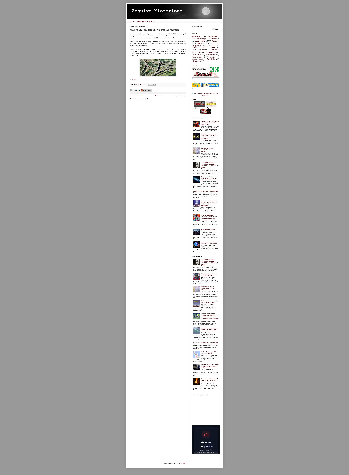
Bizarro (139, 84)
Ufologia (195, 61)
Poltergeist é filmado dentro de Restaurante (205, 191)
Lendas (199, 52)
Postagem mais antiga (179, 95)
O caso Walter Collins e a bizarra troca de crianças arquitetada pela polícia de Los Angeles (210, 165)
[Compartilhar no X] (152, 85)
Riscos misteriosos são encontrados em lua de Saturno (207, 149)
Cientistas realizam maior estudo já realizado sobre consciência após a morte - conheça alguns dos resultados (210, 316)
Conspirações (196, 46)
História (204, 50)
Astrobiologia (201, 39)
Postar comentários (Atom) (142, 99)
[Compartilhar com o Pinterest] (155, 85)
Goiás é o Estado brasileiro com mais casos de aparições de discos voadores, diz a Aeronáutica (209, 203)
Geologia (212, 47)
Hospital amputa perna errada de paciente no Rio (209, 274)
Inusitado (215, 49)
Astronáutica (214, 39)
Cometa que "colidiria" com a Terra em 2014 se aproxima (209, 242)
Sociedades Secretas (197, 59)
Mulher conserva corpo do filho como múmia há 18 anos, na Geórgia (210, 366)
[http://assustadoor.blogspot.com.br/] (205, 108)
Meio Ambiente (211, 52)
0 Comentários (147, 90)
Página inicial (158, 95)
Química (212, 57)
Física (203, 47)
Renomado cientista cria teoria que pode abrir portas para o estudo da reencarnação (209, 380)
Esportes (194, 47)
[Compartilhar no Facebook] (154, 85)
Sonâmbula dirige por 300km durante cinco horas (209, 352)
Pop (135, 80)
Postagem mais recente (137, 95)
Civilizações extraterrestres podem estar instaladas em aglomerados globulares (208, 178)
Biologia (215, 41)
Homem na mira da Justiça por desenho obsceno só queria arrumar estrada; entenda (210, 329)
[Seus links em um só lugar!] (205, 95)
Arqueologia (213, 36)
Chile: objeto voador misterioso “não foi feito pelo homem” (210, 301)
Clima (213, 43)
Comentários (136, 90)
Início (131, 21)
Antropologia (196, 36)
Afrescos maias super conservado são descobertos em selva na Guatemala (209, 216)
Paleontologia (210, 55)
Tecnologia (210, 59)
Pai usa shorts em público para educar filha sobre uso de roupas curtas (210, 123)
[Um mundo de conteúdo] (205, 91)
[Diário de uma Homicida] (205, 114)
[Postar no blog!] (150, 85)
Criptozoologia (211, 45)
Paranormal (197, 57)
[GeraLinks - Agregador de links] (205, 86)
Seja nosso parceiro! (146, 21)
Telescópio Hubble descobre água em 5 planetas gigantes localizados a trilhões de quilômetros (209, 136)
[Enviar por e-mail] (148, 85)
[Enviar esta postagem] (145, 84)
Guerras (194, 50)
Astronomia (200, 41)
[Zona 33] (205, 71)
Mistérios (196, 54)
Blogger (183, 463)
